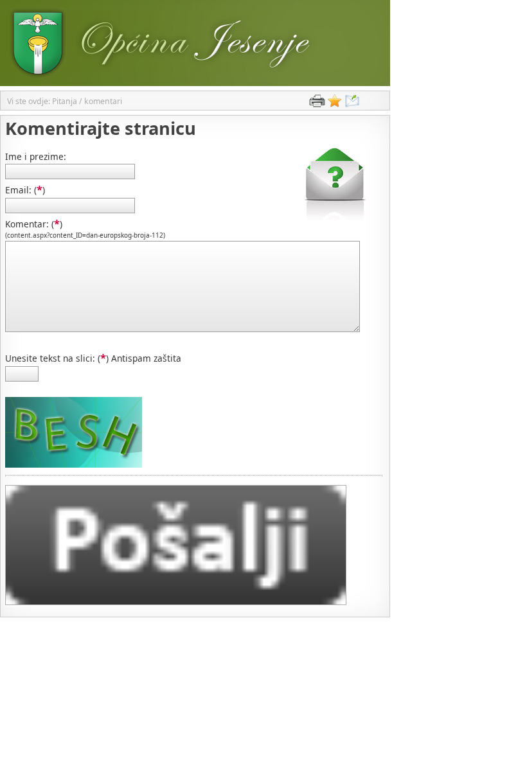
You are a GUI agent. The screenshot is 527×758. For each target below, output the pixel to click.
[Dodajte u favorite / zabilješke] (335, 104)
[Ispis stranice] (316, 104)
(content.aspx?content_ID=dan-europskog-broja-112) (85, 235)
